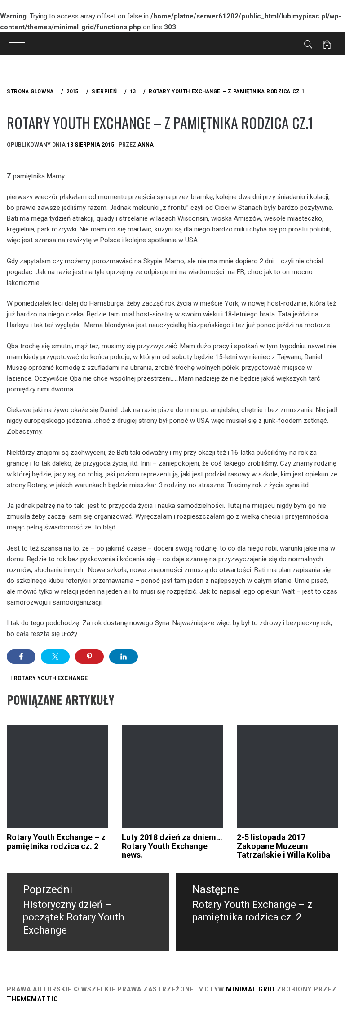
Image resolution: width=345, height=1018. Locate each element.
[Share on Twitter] (55, 656)
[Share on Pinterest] (89, 656)
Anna (145, 145)
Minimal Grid (250, 989)
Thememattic (32, 999)
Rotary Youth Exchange (51, 678)
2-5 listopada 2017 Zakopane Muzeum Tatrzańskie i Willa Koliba (283, 846)
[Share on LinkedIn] (123, 656)
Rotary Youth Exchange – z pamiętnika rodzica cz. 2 (56, 841)
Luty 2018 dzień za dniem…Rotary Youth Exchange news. (172, 846)
